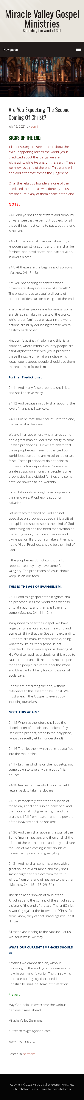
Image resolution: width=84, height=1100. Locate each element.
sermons (29, 1054)
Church (18, 1089)
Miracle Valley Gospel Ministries (42, 18)
